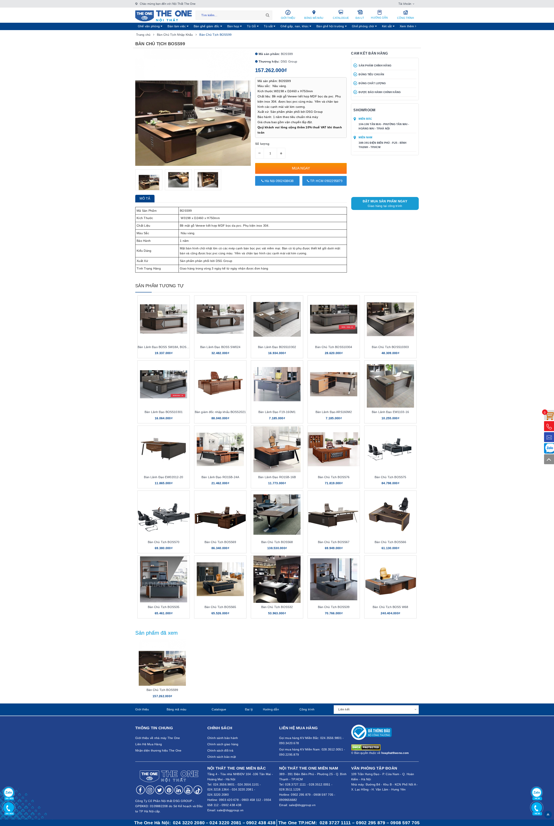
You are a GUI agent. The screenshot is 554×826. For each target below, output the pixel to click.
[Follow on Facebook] (140, 790)
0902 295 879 (301, 794)
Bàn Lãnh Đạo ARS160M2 (334, 412)
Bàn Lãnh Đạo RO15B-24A (220, 477)
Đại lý (360, 17)
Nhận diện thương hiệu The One (158, 750)
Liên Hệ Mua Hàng (148, 744)
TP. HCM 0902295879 (325, 181)
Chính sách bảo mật (221, 756)
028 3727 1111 (335, 822)
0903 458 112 (251, 800)
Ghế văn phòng (149, 26)
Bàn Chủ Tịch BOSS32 (277, 607)
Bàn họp (233, 26)
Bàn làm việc (177, 26)
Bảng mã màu (313, 17)
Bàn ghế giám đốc (207, 26)
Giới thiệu (288, 17)
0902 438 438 (231, 805)
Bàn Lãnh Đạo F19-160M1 (277, 412)
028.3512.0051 (319, 784)
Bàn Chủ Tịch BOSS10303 (390, 347)
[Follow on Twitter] (159, 790)
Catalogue (341, 17)
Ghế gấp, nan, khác (294, 26)
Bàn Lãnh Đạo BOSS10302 (277, 347)
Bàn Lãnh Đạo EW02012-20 (163, 477)
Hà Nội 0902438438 (279, 181)
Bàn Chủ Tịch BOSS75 (390, 477)
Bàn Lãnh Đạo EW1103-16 (390, 412)
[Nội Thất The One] (163, 16)
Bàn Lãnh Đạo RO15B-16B (277, 477)
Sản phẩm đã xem (156, 633)
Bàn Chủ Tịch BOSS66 (390, 542)
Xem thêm (407, 26)
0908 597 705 (323, 794)
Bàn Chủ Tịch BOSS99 (162, 690)
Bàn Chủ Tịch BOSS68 (277, 542)
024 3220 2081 (225, 822)
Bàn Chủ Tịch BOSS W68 (390, 607)
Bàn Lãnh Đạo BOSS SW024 (220, 347)
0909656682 (288, 800)
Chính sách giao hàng (222, 744)
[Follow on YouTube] (188, 790)
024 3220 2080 (189, 822)
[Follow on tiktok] (197, 790)
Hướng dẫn (379, 17)
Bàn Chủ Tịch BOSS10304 (333, 347)
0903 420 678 (229, 800)
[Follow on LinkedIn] (178, 790)
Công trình (405, 17)
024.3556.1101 (248, 784)
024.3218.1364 (218, 789)
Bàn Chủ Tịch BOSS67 (334, 542)
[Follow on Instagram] (150, 790)
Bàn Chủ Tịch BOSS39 (334, 607)
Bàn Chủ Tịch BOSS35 (164, 607)
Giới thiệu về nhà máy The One (157, 738)
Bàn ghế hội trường (330, 26)
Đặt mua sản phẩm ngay (385, 203)
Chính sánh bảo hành (222, 738)
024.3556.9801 (224, 784)
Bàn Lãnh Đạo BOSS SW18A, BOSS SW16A (169, 347)
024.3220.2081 (242, 789)
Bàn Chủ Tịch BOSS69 (220, 542)
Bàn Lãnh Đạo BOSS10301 (164, 412)
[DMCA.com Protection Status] (365, 747)
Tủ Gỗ (252, 26)
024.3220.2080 (218, 794)
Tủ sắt (269, 26)
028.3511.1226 (289, 789)
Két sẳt (387, 26)
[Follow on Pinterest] (169, 790)
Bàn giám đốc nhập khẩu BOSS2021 (220, 412)
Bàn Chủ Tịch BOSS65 (220, 607)
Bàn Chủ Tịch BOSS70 (164, 542)
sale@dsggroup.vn (230, 810)
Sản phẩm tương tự (159, 285)
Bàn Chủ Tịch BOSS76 (334, 477)
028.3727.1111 (295, 784)
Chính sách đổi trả (220, 750)
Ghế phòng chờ (363, 26)
